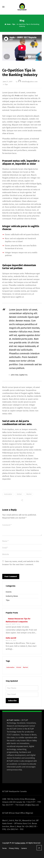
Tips (6, 84)
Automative (8, 494)
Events (9, 592)
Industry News (12, 596)
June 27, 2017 (7, 82)
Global (19, 494)
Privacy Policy (14, 848)
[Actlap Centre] (22, 7)
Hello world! (11, 638)
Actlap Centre (20, 843)
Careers (24, 848)
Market (28, 494)
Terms (4, 848)
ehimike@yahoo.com (29, 82)
